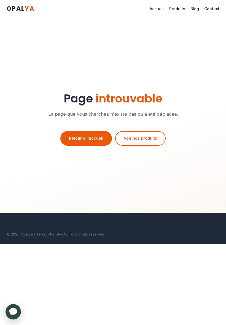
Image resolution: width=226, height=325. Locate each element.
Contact (211, 8)
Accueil (157, 8)
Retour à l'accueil (86, 138)
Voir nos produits (140, 138)
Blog (194, 8)
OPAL (20, 8)
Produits (177, 8)
